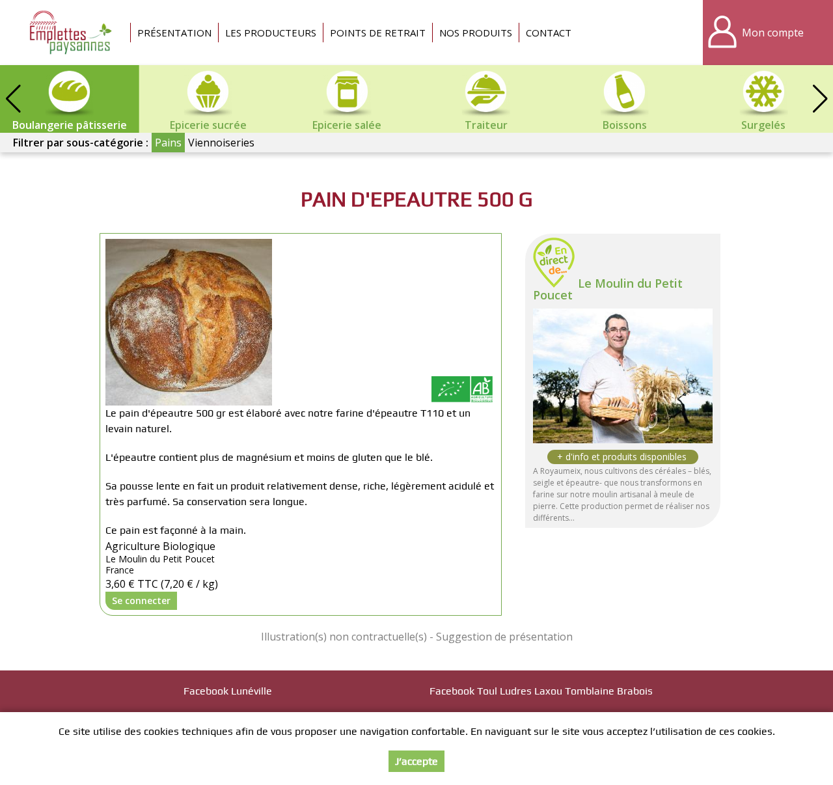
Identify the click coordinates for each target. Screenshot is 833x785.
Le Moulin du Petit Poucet (608, 289)
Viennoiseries (221, 142)
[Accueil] (71, 32)
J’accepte (416, 761)
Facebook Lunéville (228, 691)
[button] (820, 99)
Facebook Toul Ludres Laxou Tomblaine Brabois (541, 691)
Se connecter (141, 600)
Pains (168, 142)
